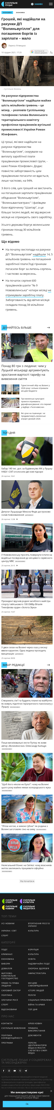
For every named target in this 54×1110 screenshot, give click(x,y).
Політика (6, 995)
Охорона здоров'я (38, 968)
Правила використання (36, 1029)
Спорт (4, 935)
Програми (7, 1042)
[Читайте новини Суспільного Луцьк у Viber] (20, 1071)
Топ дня (32, 1009)
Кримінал (6, 954)
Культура (33, 930)
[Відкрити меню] (51, 4)
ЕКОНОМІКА (7, 12)
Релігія (32, 995)
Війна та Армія (36, 1004)
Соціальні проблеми (40, 1000)
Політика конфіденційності (11, 1036)
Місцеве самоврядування (38, 984)
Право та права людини (10, 984)
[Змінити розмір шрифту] (51, 52)
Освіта (32, 959)
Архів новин (35, 1023)
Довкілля (6, 968)
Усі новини (8, 923)
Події (4, 949)
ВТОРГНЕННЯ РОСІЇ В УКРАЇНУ (39, 924)
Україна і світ (9, 930)
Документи (34, 1035)
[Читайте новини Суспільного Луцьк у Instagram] (9, 1071)
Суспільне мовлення (13, 1028)
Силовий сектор (11, 990)
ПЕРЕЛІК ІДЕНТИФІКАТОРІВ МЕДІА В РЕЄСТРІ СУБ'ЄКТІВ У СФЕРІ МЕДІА (37, 1047)
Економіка (20, 12)
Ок (27, 1104)
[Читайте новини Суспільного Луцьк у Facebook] (3, 1071)
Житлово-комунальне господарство (9, 976)
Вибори (5, 963)
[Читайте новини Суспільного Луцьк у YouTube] (14, 1071)
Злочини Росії (9, 1000)
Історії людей (36, 990)
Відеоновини (9, 1009)
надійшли (39, 254)
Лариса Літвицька (17, 45)
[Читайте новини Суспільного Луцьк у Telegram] (26, 1071)
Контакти (7, 1023)
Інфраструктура (37, 973)
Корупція (33, 949)
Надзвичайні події (39, 963)
